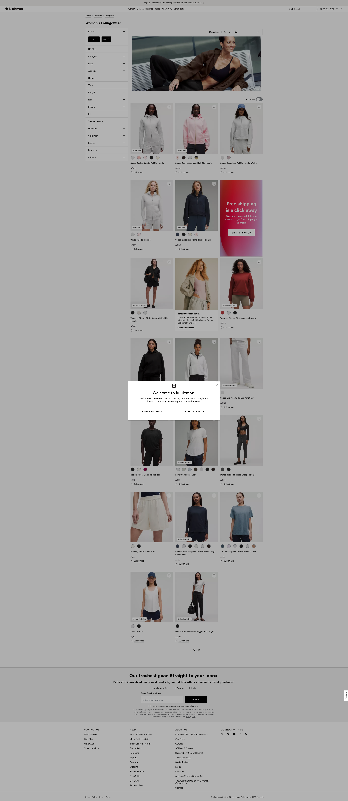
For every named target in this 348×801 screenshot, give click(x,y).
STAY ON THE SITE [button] (194, 411)
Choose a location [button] (151, 411)
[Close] (218, 383)
